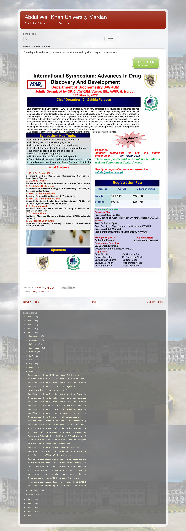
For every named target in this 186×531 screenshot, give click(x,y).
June (32, 360)
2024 (29, 325)
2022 (29, 333)
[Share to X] (68, 287)
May (31, 364)
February (34, 491)
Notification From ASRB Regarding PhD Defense (53, 375)
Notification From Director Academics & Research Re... (59, 413)
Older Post (155, 302)
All (34, 292)
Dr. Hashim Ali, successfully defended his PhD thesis (58, 432)
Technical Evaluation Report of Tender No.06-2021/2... (59, 482)
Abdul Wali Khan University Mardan (66, 17)
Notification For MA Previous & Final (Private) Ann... (59, 406)
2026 (29, 317)
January (33, 495)
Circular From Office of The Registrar (49, 455)
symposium (44, 292)
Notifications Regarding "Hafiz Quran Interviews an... (59, 486)
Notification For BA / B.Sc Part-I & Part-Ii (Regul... (59, 379)
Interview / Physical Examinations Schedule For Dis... (59, 467)
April (32, 368)
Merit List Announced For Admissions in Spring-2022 (57, 463)
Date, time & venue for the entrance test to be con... (59, 471)
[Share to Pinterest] (73, 287)
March (32, 372)
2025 (29, 321)
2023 (29, 329)
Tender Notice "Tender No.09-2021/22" (49, 390)
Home (93, 302)
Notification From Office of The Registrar (52, 387)
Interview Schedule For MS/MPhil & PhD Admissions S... (59, 436)
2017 (29, 515)
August (33, 352)
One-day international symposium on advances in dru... (59, 459)
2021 (29, 500)
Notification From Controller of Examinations (53, 417)
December (34, 336)
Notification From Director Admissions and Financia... (59, 383)
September (34, 348)
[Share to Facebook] (70, 287)
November (34, 340)
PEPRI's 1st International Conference (49, 444)
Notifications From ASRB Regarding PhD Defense (54, 478)
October (33, 344)
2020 (29, 504)
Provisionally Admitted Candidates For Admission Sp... (59, 421)
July (32, 356)
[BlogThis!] (65, 287)
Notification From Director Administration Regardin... (59, 394)
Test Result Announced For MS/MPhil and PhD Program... (59, 440)
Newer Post (31, 302)
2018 (29, 511)
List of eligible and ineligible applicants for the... (59, 428)
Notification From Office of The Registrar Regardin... (59, 409)
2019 (29, 507)
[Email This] (62, 287)
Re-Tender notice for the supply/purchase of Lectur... (59, 451)
